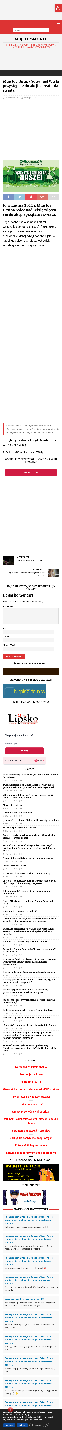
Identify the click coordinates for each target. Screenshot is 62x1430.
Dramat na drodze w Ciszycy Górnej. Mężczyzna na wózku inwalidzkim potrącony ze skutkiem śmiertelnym (29, 962)
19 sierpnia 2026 (11, 854)
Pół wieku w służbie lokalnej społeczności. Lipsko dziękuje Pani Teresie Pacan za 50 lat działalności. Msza (29, 848)
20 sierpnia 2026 (11, 816)
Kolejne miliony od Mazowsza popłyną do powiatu (29, 972)
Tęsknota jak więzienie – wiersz (19, 827)
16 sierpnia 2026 (11, 945)
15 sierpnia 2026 (11, 996)
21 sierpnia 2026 (11, 781)
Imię (5, 628)
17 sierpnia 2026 (11, 925)
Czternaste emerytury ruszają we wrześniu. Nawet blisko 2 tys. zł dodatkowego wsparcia (29, 882)
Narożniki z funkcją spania (31, 1066)
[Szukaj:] (31, 30)
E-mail (6, 637)
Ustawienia (36, 1425)
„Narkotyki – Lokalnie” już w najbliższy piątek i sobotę (31, 820)
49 (22, 937)
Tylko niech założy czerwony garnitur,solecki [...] (26, 1227)
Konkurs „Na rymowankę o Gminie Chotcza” (26, 941)
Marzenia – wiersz (12, 805)
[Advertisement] (32, 13)
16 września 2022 (12, 98)
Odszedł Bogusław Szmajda (17, 812)
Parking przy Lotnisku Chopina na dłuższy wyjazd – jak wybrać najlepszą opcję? (30, 981)
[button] (58, 8)
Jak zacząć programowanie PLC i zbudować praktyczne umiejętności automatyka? (25, 991)
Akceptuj (9, 1425)
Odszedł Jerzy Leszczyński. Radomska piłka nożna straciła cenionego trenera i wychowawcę (29, 920)
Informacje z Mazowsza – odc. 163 (20, 911)
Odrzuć (22, 1425)
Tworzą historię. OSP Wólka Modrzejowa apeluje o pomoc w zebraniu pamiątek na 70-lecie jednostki (29, 786)
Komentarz (8, 606)
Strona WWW (9, 645)
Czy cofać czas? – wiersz (15, 865)
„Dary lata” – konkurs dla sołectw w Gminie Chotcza (30, 1025)
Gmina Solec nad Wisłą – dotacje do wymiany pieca (29, 858)
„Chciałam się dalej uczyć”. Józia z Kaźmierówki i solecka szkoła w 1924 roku (28, 796)
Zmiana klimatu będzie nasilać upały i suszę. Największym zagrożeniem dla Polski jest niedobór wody (29, 1048)
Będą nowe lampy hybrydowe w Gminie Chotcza (28, 1010)
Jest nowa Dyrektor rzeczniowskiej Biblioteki (26, 1017)
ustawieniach (36, 1420)
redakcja (27, 98)
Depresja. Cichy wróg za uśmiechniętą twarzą (26, 873)
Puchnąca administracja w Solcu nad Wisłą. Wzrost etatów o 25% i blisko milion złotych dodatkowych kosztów (29, 931)
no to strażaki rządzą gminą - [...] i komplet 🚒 (25, 1268)
